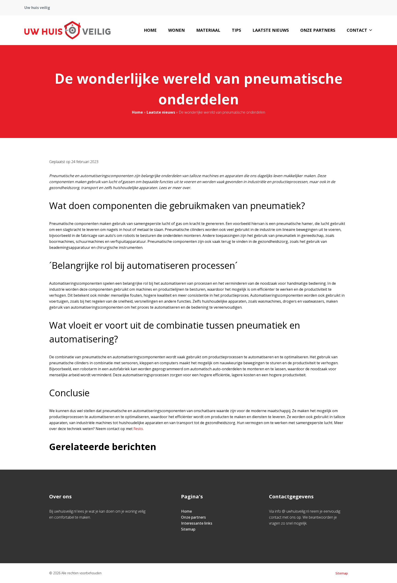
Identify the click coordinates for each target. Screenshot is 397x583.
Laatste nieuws (270, 30)
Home (150, 30)
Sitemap (188, 529)
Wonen (176, 30)
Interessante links (196, 523)
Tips (236, 30)
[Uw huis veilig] (67, 30)
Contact (357, 30)
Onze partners (317, 30)
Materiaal (208, 30)
